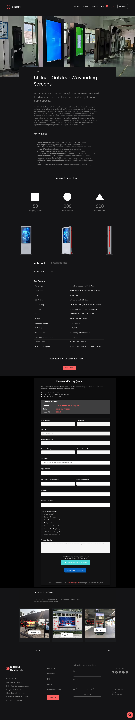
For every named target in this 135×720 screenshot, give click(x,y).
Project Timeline (47, 501)
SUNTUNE (16, 6)
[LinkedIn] (116, 672)
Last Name (80, 420)
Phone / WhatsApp (83, 449)
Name (75, 671)
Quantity (44, 490)
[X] (127, 672)
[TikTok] (113, 672)
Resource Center (54, 689)
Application (45, 468)
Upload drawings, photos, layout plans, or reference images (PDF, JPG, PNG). (75, 557)
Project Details (46, 540)
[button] (85, 6)
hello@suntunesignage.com (17, 686)
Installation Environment (50, 479)
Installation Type (82, 479)
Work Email (45, 430)
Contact (50, 684)
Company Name (47, 439)
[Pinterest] (123, 672)
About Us (51, 668)
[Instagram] (120, 672)
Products (51, 673)
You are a (44, 458)
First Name (45, 420)
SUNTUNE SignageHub (16, 668)
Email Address (78, 680)
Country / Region (47, 449)
